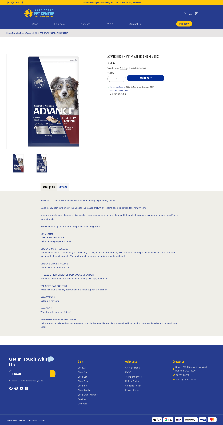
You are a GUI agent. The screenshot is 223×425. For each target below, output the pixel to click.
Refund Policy (132, 381)
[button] (185, 13)
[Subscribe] (52, 374)
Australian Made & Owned (21, 33)
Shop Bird (82, 386)
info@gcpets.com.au (186, 379)
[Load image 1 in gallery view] (18, 163)
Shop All (82, 368)
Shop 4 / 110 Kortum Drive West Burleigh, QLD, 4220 (191, 369)
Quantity (110, 72)
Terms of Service (133, 377)
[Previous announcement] (54, 2)
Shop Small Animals (88, 395)
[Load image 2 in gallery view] (42, 163)
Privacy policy (39, 420)
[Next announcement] (169, 2)
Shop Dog (83, 372)
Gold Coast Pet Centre (23, 420)
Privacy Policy (132, 390)
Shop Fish (83, 381)
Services (82, 399)
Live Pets (82, 404)
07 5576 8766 (182, 375)
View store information (118, 94)
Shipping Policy (133, 386)
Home (8, 33)
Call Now (184, 23)
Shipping (123, 68)
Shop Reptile (84, 390)
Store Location (132, 368)
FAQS (128, 372)
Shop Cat (82, 377)
